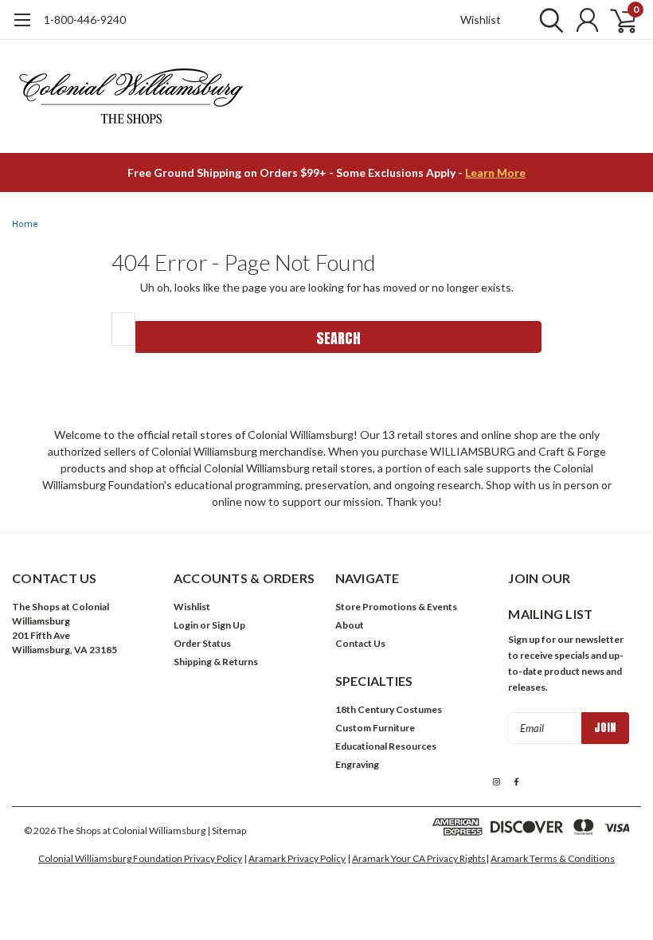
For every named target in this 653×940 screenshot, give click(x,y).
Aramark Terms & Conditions (553, 858)
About (349, 625)
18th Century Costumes (388, 709)
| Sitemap (226, 830)
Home (25, 224)
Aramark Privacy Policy (297, 858)
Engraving (357, 764)
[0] (617, 20)
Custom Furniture (375, 728)
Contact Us (360, 643)
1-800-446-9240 (85, 19)
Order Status (202, 643)
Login (186, 625)
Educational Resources (385, 746)
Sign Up (228, 625)
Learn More (495, 172)
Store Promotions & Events (396, 607)
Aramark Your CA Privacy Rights (419, 858)
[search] (547, 20)
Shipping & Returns (216, 662)
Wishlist (480, 19)
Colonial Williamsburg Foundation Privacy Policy (140, 858)
